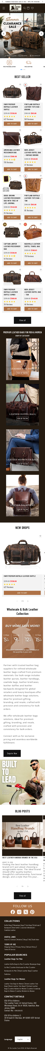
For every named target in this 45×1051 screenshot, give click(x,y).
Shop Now (22, 373)
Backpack (7, 928)
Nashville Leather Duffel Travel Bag (32, 245)
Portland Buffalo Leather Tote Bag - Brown (32, 107)
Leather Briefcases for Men (20, 967)
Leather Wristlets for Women (25, 991)
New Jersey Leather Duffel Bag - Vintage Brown (32, 152)
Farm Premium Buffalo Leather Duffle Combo (11, 292)
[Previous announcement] (2, 1)
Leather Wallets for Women (18, 989)
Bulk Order (35, 940)
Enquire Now (12, 753)
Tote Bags (28, 925)
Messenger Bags (18, 925)
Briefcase (36, 925)
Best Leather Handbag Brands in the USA (20, 857)
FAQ (30, 940)
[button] (24, 8)
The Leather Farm (15, 1048)
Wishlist (19, 940)
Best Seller (15, 928)
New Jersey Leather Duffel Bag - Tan (32, 292)
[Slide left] (17, 601)
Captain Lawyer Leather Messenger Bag (12, 246)
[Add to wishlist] (20, 84)
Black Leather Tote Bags (17, 986)
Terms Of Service (9, 949)
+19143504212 (18, 1011)
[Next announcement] (42, 1)
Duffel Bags (8, 925)
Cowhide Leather (10, 930)
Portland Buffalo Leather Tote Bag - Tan (32, 198)
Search (6, 940)
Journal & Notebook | (28, 928)
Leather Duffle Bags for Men (13, 964)
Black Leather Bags (24, 971)
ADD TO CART (12, 124)
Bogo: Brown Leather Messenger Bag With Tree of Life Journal (12, 199)
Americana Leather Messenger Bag (12, 151)
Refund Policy (31, 947)
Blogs (25, 940)
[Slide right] (28, 601)
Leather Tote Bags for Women (14, 984)
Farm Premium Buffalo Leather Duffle (11, 107)
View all (22, 320)
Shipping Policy (9, 947)
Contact (13, 940)
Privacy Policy (20, 947)
